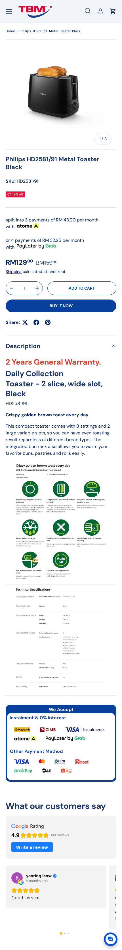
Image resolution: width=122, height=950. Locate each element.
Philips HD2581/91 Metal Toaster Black (50, 31)
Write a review (32, 847)
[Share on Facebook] (36, 322)
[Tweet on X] (25, 322)
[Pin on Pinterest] (47, 322)
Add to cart (82, 288)
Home (10, 31)
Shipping (14, 271)
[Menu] (9, 11)
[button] (61, 933)
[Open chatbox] (110, 939)
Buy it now (61, 305)
